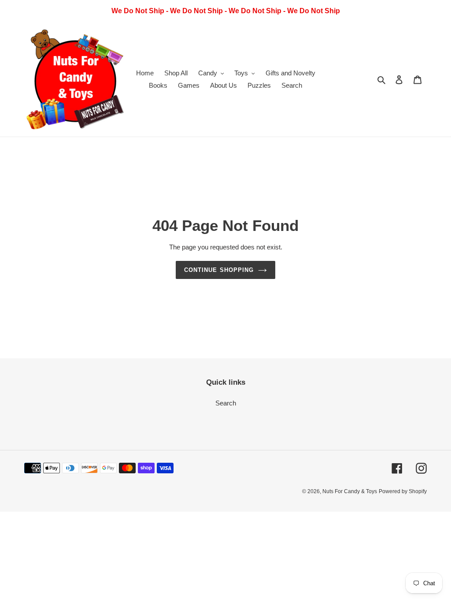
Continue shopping (219, 270)
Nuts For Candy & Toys (349, 491)
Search (225, 403)
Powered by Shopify (403, 491)
